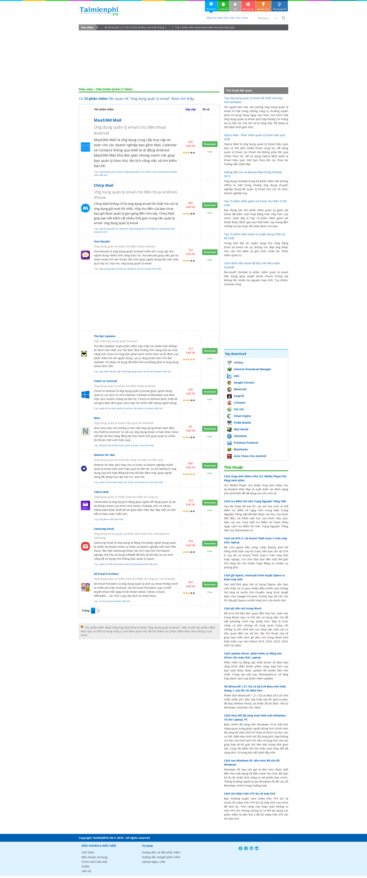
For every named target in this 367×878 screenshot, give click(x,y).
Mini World (241, 429)
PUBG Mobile (242, 422)
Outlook (141, 395)
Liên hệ (86, 871)
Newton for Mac (104, 455)
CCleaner (239, 402)
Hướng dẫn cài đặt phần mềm (161, 852)
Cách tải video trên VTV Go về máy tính (249, 793)
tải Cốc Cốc (281, 596)
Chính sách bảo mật (94, 861)
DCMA (85, 866)
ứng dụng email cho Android (113, 228)
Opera (271, 584)
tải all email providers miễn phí (114, 601)
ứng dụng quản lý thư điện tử (143, 228)
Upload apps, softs (154, 861)
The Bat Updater (104, 336)
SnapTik (239, 396)
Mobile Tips (263, 9)
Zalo (236, 376)
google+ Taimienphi (246, 848)
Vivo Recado (102, 241)
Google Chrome (244, 382)
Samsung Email (104, 529)
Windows (211, 9)
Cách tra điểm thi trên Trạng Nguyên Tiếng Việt (255, 501)
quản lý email (131, 445)
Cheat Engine (242, 416)
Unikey (238, 362)
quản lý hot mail (107, 408)
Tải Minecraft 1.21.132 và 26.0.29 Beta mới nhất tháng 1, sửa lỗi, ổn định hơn (133, 28)
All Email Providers (106, 574)
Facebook (240, 848)
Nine (97, 418)
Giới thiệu (88, 852)
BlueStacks (241, 449)
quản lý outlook (125, 408)
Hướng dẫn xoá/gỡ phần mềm (161, 857)
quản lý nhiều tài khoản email (114, 564)
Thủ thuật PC (279, 9)
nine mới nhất (146, 445)
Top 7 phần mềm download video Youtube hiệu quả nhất (203, 28)
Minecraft (240, 389)
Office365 (100, 596)
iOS (235, 9)
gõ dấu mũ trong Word (266, 637)
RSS (251, 848)
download (99, 11)
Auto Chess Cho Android (250, 456)
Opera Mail (231, 144)
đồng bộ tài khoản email (111, 445)
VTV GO (255, 802)
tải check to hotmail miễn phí (148, 408)
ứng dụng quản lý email (111, 171)
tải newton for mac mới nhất (149, 482)
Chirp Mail (103, 185)
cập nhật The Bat (107, 371)
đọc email (128, 482)
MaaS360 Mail (107, 120)
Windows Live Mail (163, 395)
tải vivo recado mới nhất (149, 268)
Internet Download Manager (252, 369)
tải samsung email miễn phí (143, 564)
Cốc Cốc (239, 409)
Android (223, 9)
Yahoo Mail (101, 492)
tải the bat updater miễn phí (157, 371)
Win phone (248, 9)
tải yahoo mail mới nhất (111, 519)
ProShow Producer (246, 442)
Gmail (142, 592)
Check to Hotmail (105, 381)
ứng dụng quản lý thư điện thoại (140, 171)
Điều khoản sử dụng (94, 857)
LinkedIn (256, 848)
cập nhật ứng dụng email (129, 371)
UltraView (240, 436)
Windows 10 (265, 724)
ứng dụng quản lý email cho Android (117, 268)
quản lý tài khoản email (111, 482)
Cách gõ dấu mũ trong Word (242, 608)
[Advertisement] (183, 59)
